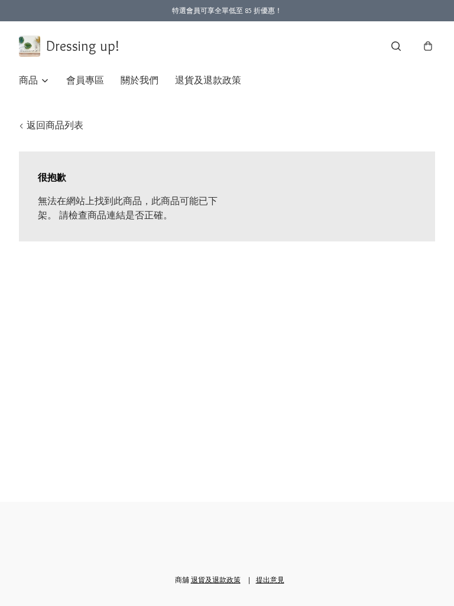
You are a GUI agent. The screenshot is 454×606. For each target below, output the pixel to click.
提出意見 (270, 579)
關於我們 (139, 80)
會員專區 (85, 80)
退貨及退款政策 (208, 80)
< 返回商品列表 (51, 125)
